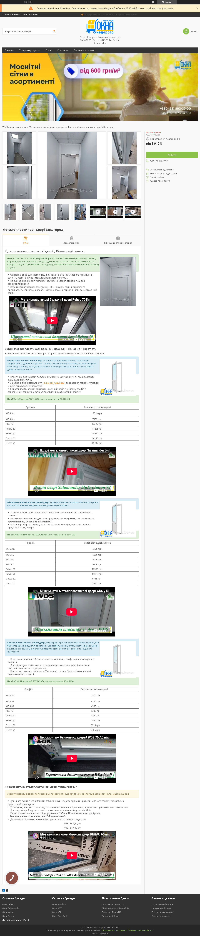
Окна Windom (59, 904)
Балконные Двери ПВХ (113, 904)
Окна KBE (56, 912)
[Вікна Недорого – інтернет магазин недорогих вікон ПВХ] (100, 26)
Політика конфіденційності (140, 930)
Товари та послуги (17, 127)
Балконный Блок (110, 916)
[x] (7, 890)
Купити (172, 154)
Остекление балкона (162, 904)
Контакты (62, 50)
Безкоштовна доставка (162, 169)
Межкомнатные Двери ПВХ (115, 908)
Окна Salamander (11, 908)
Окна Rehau (8, 904)
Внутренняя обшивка (162, 912)
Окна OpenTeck (60, 916)
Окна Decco (8, 916)
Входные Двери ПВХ (112, 912)
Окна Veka (7, 912)
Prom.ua (115, 927)
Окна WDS (57, 908)
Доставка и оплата (84, 50)
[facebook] (3, 890)
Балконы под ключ (161, 916)
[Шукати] (54, 31)
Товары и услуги (28, 50)
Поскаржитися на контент (114, 930)
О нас (49, 50)
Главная (9, 50)
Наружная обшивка (161, 908)
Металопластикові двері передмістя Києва (51, 127)
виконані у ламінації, (54, 382)
